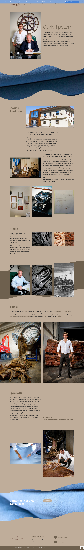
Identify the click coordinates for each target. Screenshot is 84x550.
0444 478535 (61, 542)
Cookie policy (59, 547)
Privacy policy (53, 547)
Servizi (44, 4)
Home (32, 4)
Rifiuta (71, 1)
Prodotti (50, 4)
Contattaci (47, 500)
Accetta (66, 1)
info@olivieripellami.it (63, 537)
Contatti (57, 4)
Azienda (38, 4)
